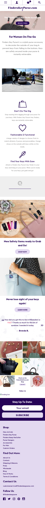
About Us (6, 458)
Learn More (22, 310)
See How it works (22, 23)
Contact (6, 460)
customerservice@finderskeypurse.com (18, 486)
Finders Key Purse (9, 435)
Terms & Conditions (10, 476)
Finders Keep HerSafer (12, 437)
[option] (22, 20)
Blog (5, 471)
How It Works (8, 474)
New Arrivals (8, 432)
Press (5, 466)
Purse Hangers (8, 440)
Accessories (7, 443)
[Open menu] (5, 2)
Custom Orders (9, 448)
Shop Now (22, 252)
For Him (6, 445)
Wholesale (7, 468)
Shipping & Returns (10, 463)
